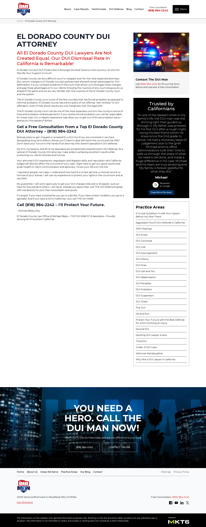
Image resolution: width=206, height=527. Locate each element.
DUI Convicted (144, 241)
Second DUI (142, 329)
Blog (129, 9)
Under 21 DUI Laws (146, 347)
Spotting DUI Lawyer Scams (151, 335)
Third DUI (141, 341)
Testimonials (99, 9)
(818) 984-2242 (158, 10)
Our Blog (85, 472)
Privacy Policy (181, 472)
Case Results (81, 9)
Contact (139, 9)
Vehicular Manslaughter (149, 353)
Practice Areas (69, 472)
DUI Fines (141, 265)
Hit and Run (142, 314)
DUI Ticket (142, 301)
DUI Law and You (145, 271)
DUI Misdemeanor (146, 277)
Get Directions (25, 502)
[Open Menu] (181, 9)
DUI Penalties (143, 283)
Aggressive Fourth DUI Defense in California (160, 222)
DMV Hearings (144, 228)
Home (20, 21)
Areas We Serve (49, 472)
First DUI (140, 307)
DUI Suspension (145, 295)
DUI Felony (142, 259)
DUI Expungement (146, 253)
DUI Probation (144, 289)
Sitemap (166, 472)
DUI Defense (116, 9)
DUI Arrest (142, 235)
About (67, 9)
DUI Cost (141, 247)
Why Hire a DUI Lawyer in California (155, 359)
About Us (32, 472)
